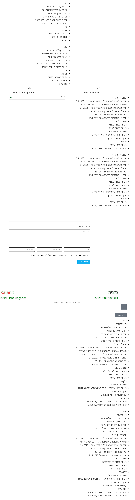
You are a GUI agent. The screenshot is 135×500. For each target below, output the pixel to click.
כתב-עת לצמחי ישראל (91, 92)
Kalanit (30, 88)
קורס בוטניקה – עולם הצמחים (114, 394)
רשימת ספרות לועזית (118, 128)
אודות (65, 26)
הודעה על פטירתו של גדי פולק (54, 10)
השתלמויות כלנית (119, 97)
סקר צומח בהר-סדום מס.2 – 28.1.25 (111, 114)
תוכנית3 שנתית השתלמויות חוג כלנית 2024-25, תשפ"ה (103, 104)
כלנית (98, 88)
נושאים (123, 141)
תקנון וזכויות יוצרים (59, 36)
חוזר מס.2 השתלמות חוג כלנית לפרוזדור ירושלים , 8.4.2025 (101, 101)
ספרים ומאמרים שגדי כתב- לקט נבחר (51, 20)
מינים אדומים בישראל (117, 131)
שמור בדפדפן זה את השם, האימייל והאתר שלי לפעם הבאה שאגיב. (58, 255)
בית (66, 3)
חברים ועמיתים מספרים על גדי (54, 16)
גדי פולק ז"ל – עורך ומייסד (56, 6)
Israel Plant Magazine (23, 92)
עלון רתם (123, 381)
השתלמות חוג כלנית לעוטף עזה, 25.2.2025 (108, 111)
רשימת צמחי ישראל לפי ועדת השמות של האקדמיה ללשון (102, 388)
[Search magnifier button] (10, 97)
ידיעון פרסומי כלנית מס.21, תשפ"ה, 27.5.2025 (107, 401)
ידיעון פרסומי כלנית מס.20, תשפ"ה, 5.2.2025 (107, 148)
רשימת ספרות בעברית (117, 124)
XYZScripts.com (77, 302)
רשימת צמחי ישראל (118, 145)
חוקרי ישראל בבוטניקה (117, 138)
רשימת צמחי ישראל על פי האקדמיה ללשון (109, 134)
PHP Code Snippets (59, 302)
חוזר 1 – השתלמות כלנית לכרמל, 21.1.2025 (108, 118)
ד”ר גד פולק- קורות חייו (58, 13)
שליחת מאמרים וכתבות (58, 33)
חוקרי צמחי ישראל (119, 391)
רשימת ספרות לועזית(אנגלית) (114, 371)
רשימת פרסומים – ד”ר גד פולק (55, 23)
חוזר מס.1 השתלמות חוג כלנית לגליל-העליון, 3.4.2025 (103, 107)
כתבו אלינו (63, 40)
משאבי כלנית (121, 121)
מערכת (64, 30)
